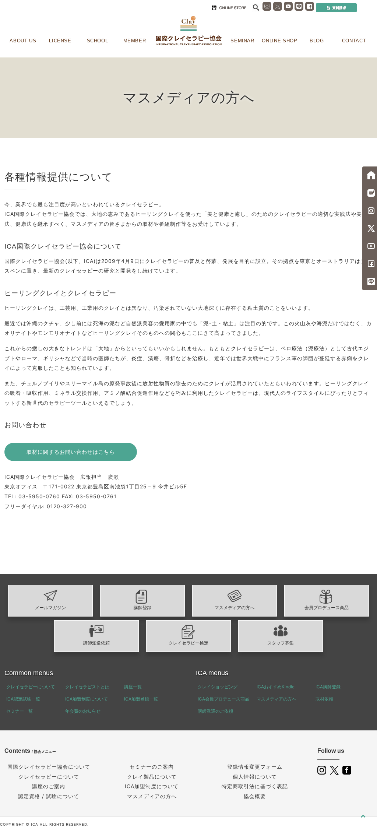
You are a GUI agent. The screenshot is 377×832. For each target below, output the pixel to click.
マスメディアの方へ (234, 607)
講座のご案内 (48, 786)
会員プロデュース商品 (326, 607)
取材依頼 (324, 699)
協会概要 (255, 796)
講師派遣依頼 (96, 643)
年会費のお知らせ (83, 711)
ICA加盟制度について (86, 699)
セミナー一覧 (19, 711)
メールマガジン (50, 607)
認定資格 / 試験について (48, 796)
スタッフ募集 (280, 643)
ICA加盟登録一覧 (141, 699)
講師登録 (142, 607)
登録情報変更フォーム (254, 766)
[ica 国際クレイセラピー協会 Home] (188, 31)
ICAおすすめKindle (276, 686)
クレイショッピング (217, 686)
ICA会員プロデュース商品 (223, 699)
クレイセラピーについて (30, 686)
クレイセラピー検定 (188, 643)
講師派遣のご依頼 (215, 711)
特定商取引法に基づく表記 (255, 786)
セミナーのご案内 (152, 766)
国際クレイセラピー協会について (48, 766)
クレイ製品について (152, 776)
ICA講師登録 (328, 686)
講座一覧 (133, 686)
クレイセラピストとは (87, 686)
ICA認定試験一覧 (23, 699)
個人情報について (255, 776)
